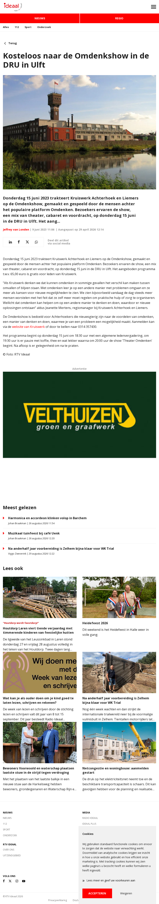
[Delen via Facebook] (19, 242)
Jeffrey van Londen (16, 229)
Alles (6, 27)
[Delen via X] (27, 242)
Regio (119, 18)
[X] (10, 881)
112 (17, 27)
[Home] (40, 7)
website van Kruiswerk (28, 327)
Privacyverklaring (57, 900)
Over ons (8, 849)
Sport (28, 27)
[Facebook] (4, 881)
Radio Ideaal (90, 818)
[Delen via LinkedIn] (10, 242)
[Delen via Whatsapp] (36, 242)
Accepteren (97, 893)
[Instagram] (17, 881)
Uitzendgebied (12, 855)
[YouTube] (23, 881)
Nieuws (40, 18)
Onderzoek (44, 27)
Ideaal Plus (89, 823)
